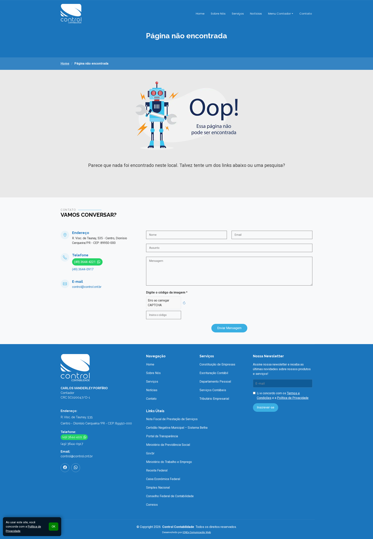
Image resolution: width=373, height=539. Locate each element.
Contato (305, 13)
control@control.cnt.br (86, 287)
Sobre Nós (218, 13)
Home (200, 13)
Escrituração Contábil (214, 373)
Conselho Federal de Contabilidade (170, 496)
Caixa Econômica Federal (163, 479)
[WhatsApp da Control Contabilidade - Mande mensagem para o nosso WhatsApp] (75, 467)
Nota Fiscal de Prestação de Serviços (172, 419)
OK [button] (53, 526)
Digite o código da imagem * (166, 292)
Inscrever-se (265, 407)
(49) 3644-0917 (82, 269)
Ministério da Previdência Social (168, 445)
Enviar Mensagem (229, 328)
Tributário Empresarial (214, 399)
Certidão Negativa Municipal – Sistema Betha (176, 427)
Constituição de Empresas (217, 364)
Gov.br (150, 453)
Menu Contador (279, 13)
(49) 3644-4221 (85, 262)
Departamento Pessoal (215, 381)
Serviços (238, 13)
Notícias (256, 13)
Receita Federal (156, 470)
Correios (152, 505)
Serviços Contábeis (213, 390)
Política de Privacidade (293, 398)
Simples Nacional (158, 487)
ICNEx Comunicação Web (197, 532)
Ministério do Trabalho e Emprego (169, 462)
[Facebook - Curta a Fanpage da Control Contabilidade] (65, 467)
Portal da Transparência (162, 436)
